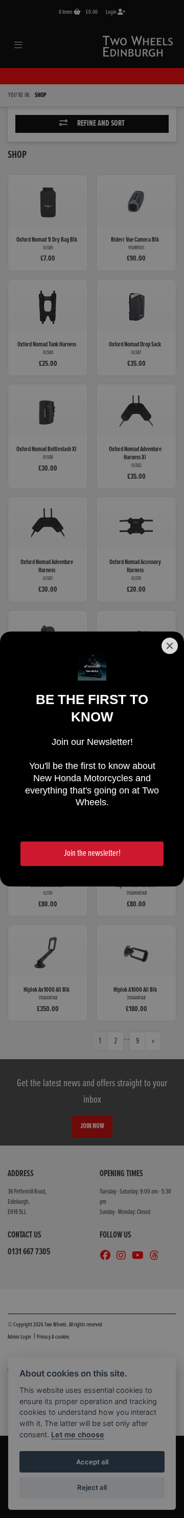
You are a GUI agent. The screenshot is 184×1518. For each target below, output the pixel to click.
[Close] (170, 646)
